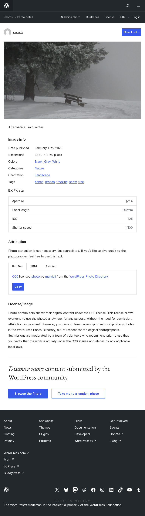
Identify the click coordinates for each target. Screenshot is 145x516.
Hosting (9, 434)
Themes (44, 427)
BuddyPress (14, 473)
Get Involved (119, 421)
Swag (115, 441)
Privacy (9, 441)
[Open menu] (139, 5)
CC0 (15, 276)
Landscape (42, 175)
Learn (78, 421)
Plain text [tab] (51, 266)
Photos (8, 17)
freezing (62, 182)
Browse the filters (28, 393)
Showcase (46, 421)
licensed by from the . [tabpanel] (60, 276)
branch (50, 182)
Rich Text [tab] (17, 266)
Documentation (85, 427)
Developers (82, 434)
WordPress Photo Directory (88, 276)
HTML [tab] (34, 266)
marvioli (18, 32)
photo (36, 276)
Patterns (45, 441)
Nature (39, 168)
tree (81, 182)
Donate (117, 434)
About (8, 421)
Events (114, 427)
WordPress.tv (85, 441)
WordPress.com (16, 453)
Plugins (44, 434)
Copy (18, 286)
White (56, 161)
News (8, 427)
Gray (47, 161)
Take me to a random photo (78, 393)
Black (38, 161)
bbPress (11, 466)
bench (39, 182)
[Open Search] (127, 5)
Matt (9, 459)
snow (73, 182)
